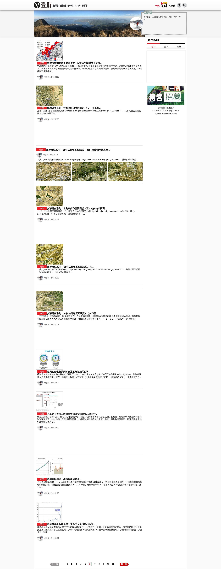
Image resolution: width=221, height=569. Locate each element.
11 (113, 564)
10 (108, 564)
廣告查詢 (161, 108)
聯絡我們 (170, 108)
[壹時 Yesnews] (42, 9)
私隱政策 (173, 113)
